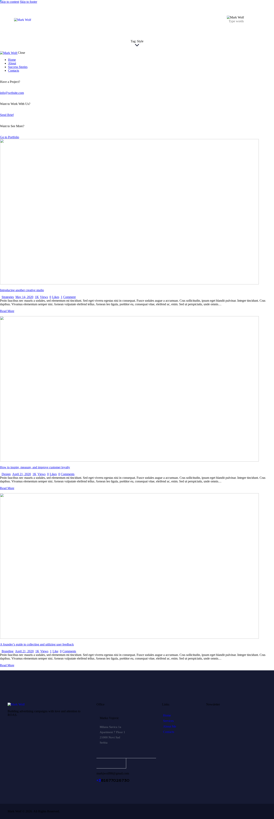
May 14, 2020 (24, 297)
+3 (98, 780)
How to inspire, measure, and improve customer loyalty (35, 467)
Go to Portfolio (9, 137)
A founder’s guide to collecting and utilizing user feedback (37, 644)
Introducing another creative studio (22, 290)
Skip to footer (28, 1)
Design (6, 474)
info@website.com (12, 92)
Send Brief (7, 115)
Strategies (8, 297)
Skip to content (9, 1)
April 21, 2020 (21, 474)
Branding (7, 651)
